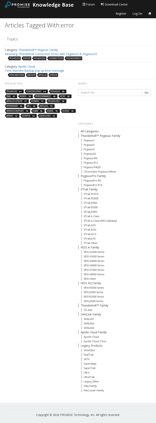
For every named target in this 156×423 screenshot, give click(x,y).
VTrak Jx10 (89, 238)
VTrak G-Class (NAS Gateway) (100, 220)
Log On (137, 13)
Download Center (116, 4)
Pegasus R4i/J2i (92, 167)
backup (31, 74)
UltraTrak (89, 377)
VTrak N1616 (91, 194)
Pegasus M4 (90, 158)
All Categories (90, 131)
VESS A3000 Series (94, 256)
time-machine (16, 74)
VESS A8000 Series (94, 274)
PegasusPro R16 (93, 185)
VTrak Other (91, 243)
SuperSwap (90, 363)
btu (31, 106)
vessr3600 (14, 106)
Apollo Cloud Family (94, 332)
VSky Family (90, 386)
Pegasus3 (89, 149)
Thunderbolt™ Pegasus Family (38, 50)
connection (56, 58)
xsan (37, 110)
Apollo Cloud (26, 66)
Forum (90, 4)
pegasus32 (40, 58)
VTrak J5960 (90, 203)
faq (10, 96)
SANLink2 (89, 323)
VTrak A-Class (91, 216)
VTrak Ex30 (90, 229)
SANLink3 (89, 328)
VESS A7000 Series (94, 270)
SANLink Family (91, 314)
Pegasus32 (90, 153)
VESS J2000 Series (93, 301)
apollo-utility (16, 101)
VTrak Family (89, 189)
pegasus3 (14, 58)
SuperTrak (89, 368)
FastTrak (88, 354)
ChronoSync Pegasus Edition (100, 171)
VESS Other (90, 279)
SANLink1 (89, 319)
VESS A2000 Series (94, 252)
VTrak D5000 (91, 198)
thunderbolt (73, 58)
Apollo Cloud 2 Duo (95, 341)
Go (146, 92)
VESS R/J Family (91, 283)
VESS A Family (90, 247)
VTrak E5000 (91, 207)
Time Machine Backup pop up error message (34, 70)
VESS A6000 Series (94, 265)
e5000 (52, 110)
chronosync (36, 91)
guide (68, 110)
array (11, 115)
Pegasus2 (89, 145)
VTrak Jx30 (89, 225)
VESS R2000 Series (94, 296)
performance (45, 96)
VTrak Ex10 (90, 234)
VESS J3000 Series (93, 292)
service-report (17, 110)
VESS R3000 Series (94, 287)
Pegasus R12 (91, 162)
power (37, 101)
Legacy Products (92, 345)
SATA (87, 359)
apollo (43, 74)
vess (64, 96)
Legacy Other (91, 381)
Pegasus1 (89, 140)
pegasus (57, 91)
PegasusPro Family (93, 176)
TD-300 (88, 310)
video (25, 96)
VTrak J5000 (90, 212)
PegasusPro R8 (92, 180)
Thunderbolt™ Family (94, 305)
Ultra (86, 372)
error (26, 58)
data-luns (47, 115)
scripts (28, 115)
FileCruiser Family (94, 390)
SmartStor (89, 350)
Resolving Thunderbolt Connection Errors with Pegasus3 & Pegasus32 (51, 54)
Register (121, 13)
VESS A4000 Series (94, 261)
